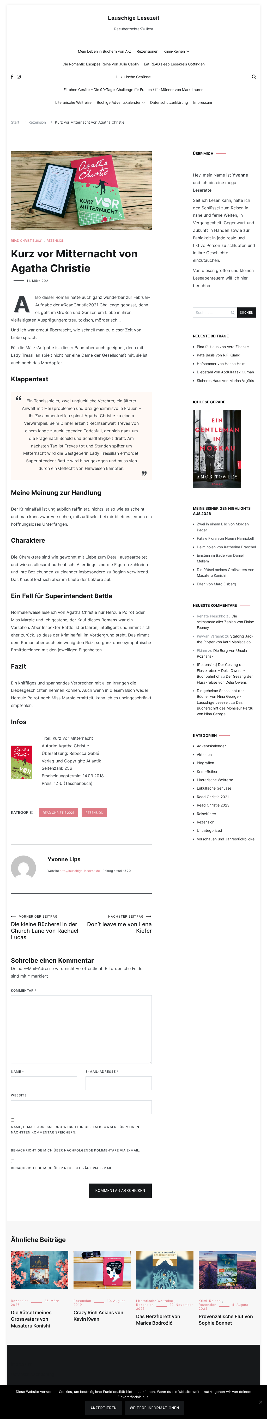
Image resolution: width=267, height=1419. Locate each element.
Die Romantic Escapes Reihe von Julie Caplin (101, 64)
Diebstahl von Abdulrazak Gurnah (225, 372)
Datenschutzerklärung (169, 102)
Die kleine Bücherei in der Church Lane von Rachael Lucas (44, 927)
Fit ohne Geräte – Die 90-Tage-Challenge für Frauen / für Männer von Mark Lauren (133, 89)
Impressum (202, 102)
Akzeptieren (103, 1408)
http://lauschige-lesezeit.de (80, 871)
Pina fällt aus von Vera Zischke (223, 346)
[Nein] (260, 1402)
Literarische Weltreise (73, 102)
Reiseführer (206, 813)
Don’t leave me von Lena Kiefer (119, 924)
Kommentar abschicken (120, 1190)
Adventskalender (211, 746)
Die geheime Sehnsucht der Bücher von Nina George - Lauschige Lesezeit (220, 696)
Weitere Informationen (154, 1408)
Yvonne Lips (64, 859)
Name (17, 1072)
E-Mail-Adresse (102, 1072)
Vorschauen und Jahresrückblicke (225, 839)
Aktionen (204, 754)
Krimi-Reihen (174, 51)
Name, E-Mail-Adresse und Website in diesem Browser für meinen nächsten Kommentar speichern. (75, 1130)
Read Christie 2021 (27, 240)
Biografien (205, 763)
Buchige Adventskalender (119, 102)
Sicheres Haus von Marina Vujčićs (225, 380)
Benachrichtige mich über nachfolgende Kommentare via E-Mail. (75, 1150)
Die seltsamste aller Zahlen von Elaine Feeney (225, 622)
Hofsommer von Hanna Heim (221, 363)
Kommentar (24, 990)
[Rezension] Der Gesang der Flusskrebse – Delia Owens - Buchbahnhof (221, 670)
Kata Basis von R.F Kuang (218, 355)
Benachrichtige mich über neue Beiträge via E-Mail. (62, 1168)
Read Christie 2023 (213, 805)
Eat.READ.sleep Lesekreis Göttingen (174, 64)
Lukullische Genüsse (133, 77)
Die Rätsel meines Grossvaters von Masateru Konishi (31, 1319)
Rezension (55, 240)
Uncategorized (209, 830)
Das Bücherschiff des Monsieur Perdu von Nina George (225, 708)
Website (19, 1095)
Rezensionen (147, 51)
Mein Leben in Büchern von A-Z (104, 51)
